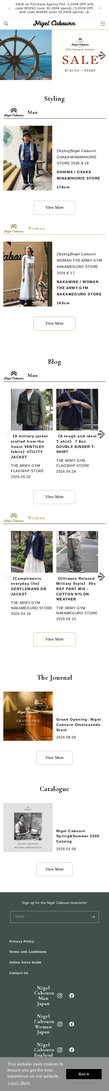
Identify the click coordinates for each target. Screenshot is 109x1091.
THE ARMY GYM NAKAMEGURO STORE (31, 605)
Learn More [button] (19, 1083)
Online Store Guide (25, 962)
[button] (6, 23)
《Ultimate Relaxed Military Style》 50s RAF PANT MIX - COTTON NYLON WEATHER (76, 589)
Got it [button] (84, 1074)
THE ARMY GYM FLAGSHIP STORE (27, 468)
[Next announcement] (99, 8)
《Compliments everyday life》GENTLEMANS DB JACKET (28, 586)
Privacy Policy (21, 941)
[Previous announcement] (9, 8)
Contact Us (19, 973)
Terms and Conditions (28, 952)
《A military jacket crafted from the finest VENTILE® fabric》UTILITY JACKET (29, 446)
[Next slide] (102, 55)
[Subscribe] (93, 917)
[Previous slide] (6, 55)
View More (54, 207)
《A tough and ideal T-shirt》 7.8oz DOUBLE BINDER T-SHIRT (76, 444)
